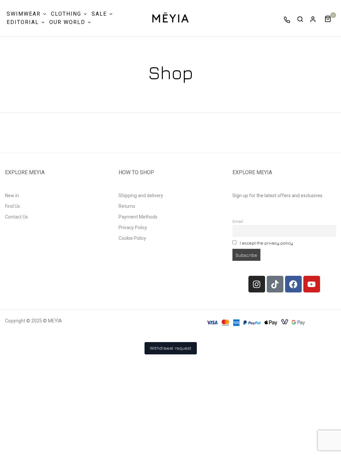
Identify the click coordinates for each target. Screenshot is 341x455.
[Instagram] (256, 284)
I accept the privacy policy (266, 242)
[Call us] (287, 19)
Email (237, 221)
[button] (330, 18)
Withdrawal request (170, 348)
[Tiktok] (275, 284)
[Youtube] (311, 284)
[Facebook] (293, 284)
